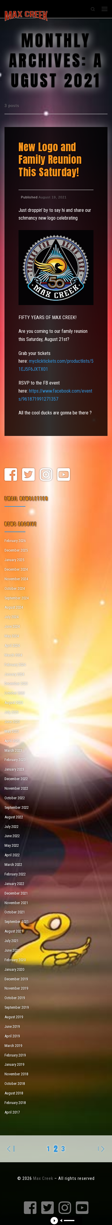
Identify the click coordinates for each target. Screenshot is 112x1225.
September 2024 (16, 598)
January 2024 (14, 674)
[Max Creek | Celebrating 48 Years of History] (26, 15)
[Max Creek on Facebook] (10, 475)
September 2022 (16, 807)
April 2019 (12, 1036)
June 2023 (12, 721)
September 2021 (16, 921)
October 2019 (14, 998)
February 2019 (15, 1055)
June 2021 (12, 950)
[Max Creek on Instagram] (46, 475)
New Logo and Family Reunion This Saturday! (50, 160)
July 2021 (11, 940)
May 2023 (11, 731)
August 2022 (13, 817)
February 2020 (15, 960)
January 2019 (14, 1064)
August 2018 (13, 1093)
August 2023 (13, 702)
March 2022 (13, 864)
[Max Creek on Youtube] (63, 475)
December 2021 (16, 893)
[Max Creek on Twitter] (28, 475)
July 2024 (11, 617)
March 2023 (13, 750)
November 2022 (16, 788)
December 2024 (16, 569)
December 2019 (16, 979)
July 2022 (11, 826)
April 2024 (12, 645)
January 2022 (14, 883)
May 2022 (11, 845)
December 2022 (16, 779)
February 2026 (15, 540)
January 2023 (14, 769)
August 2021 (13, 931)
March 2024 (13, 655)
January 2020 (14, 969)
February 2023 (15, 759)
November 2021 (16, 903)
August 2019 (13, 1017)
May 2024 (11, 636)
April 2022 (12, 855)
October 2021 (14, 912)
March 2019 (13, 1045)
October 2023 (14, 693)
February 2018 (15, 1102)
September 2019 (16, 1007)
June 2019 (12, 1026)
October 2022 (14, 798)
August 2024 (13, 607)
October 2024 (14, 588)
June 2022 (12, 836)
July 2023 (11, 712)
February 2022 (15, 874)
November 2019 (16, 988)
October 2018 (14, 1083)
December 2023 (16, 683)
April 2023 (12, 741)
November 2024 (16, 579)
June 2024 (12, 626)
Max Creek (43, 1178)
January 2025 (14, 560)
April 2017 (12, 1112)
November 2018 (16, 1074)
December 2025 (16, 550)
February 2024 (15, 664)
